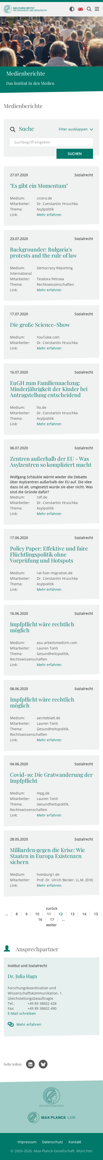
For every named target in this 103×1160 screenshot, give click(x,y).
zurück (51, 908)
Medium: (17, 198)
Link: (14, 214)
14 (84, 914)
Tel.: (11, 1003)
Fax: (11, 1008)
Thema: (16, 209)
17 (52, 919)
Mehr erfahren (49, 214)
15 (96, 914)
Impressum (27, 1142)
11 (49, 914)
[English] (80, 9)
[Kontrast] (72, 9)
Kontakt (74, 1142)
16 (40, 919)
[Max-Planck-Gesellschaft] (52, 1097)
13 (72, 914)
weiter (51, 924)
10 (37, 914)
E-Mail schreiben (22, 1013)
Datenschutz (52, 1142)
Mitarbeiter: (20, 203)
